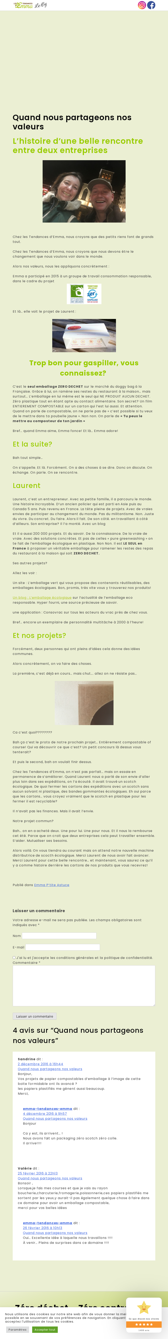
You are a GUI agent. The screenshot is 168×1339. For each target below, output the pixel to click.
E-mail (18, 947)
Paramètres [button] (18, 1330)
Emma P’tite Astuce (51, 885)
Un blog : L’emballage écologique (42, 597)
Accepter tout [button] (45, 1330)
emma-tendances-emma (47, 1108)
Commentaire (27, 962)
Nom (17, 935)
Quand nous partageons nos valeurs (50, 1069)
